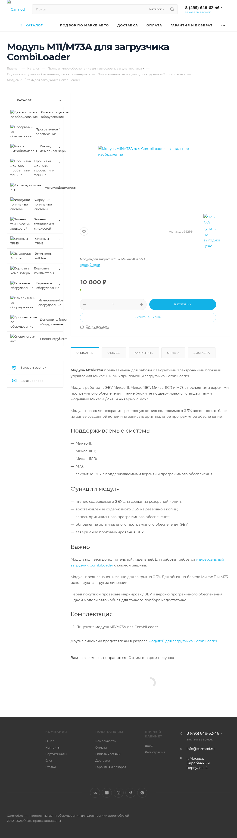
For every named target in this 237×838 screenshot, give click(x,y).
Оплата (173, 352)
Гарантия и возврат (110, 767)
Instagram (119, 793)
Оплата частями (108, 754)
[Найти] (172, 9)
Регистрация (155, 752)
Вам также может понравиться (98, 657)
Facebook (107, 793)
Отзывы (114, 352)
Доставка (201, 352)
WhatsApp (142, 793)
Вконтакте (95, 793)
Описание (85, 352)
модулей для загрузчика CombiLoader (183, 641)
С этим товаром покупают (152, 657)
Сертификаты (56, 754)
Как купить (143, 352)
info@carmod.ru (201, 748)
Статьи (50, 767)
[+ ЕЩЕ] (223, 25)
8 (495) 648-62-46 (202, 8)
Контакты (52, 747)
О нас (49, 741)
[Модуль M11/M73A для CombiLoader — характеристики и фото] (150, 151)
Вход (149, 745)
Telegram (130, 793)
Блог (49, 760)
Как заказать (105, 741)
